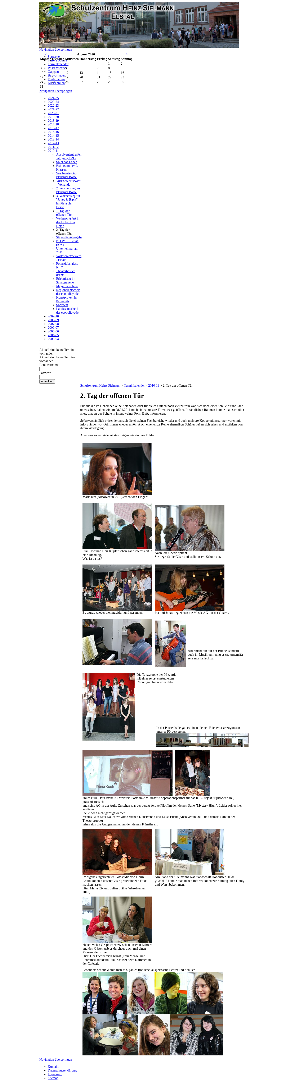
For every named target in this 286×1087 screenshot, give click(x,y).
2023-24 (53, 101)
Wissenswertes (57, 68)
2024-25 (53, 98)
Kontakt (53, 1066)
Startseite (54, 56)
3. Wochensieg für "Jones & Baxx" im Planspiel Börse (68, 201)
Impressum (55, 1074)
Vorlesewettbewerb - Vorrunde (68, 182)
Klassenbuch (56, 83)
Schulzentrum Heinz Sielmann (100, 385)
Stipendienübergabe (69, 237)
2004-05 (53, 335)
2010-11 (53, 150)
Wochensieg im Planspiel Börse (66, 175)
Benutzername (48, 365)
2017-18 (53, 124)
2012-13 (53, 143)
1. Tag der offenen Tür (64, 212)
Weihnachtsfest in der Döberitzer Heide (67, 222)
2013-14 (53, 139)
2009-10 (53, 316)
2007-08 (53, 324)
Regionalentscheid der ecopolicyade (68, 291)
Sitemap (53, 1078)
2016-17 (53, 128)
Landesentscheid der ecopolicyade (67, 310)
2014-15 (53, 135)
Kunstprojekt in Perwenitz (66, 299)
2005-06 (53, 331)
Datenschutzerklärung (62, 1070)
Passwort (45, 373)
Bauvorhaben (57, 75)
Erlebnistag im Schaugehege (65, 280)
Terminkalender (58, 64)
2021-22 (53, 109)
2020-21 (53, 113)
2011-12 (53, 147)
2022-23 (53, 105)
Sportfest (62, 305)
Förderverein (56, 79)
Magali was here (67, 286)
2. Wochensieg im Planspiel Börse (68, 190)
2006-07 (53, 327)
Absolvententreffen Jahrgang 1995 (68, 156)
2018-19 (53, 120)
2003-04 (53, 339)
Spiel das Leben (66, 162)
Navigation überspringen (55, 49)
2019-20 (53, 117)
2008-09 (53, 320)
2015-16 (53, 132)
